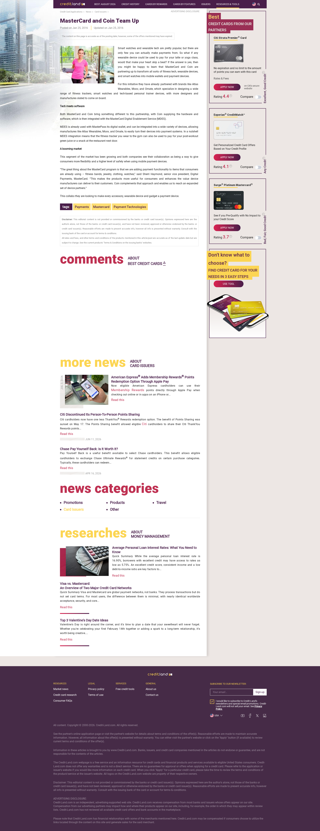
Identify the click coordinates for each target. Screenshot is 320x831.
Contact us (152, 694)
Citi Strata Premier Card (230, 37)
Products (117, 502)
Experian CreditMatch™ (229, 114)
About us (151, 689)
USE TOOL (228, 283)
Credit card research (65, 694)
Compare (246, 97)
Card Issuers (74, 509)
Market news (60, 689)
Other (114, 509)
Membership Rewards (127, 390)
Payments (82, 207)
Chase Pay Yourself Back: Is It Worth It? (89, 449)
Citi (144, 424)
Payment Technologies (130, 207)
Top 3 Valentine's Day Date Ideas (84, 620)
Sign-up (260, 692)
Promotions (73, 502)
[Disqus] (130, 308)
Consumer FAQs (62, 700)
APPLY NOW (227, 87)
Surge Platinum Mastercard (233, 185)
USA (216, 715)
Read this (117, 400)
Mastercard (101, 207)
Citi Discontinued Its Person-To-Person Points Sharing (100, 414)
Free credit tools (125, 689)
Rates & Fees (221, 78)
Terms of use (95, 694)
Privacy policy (96, 689)
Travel (161, 502)
